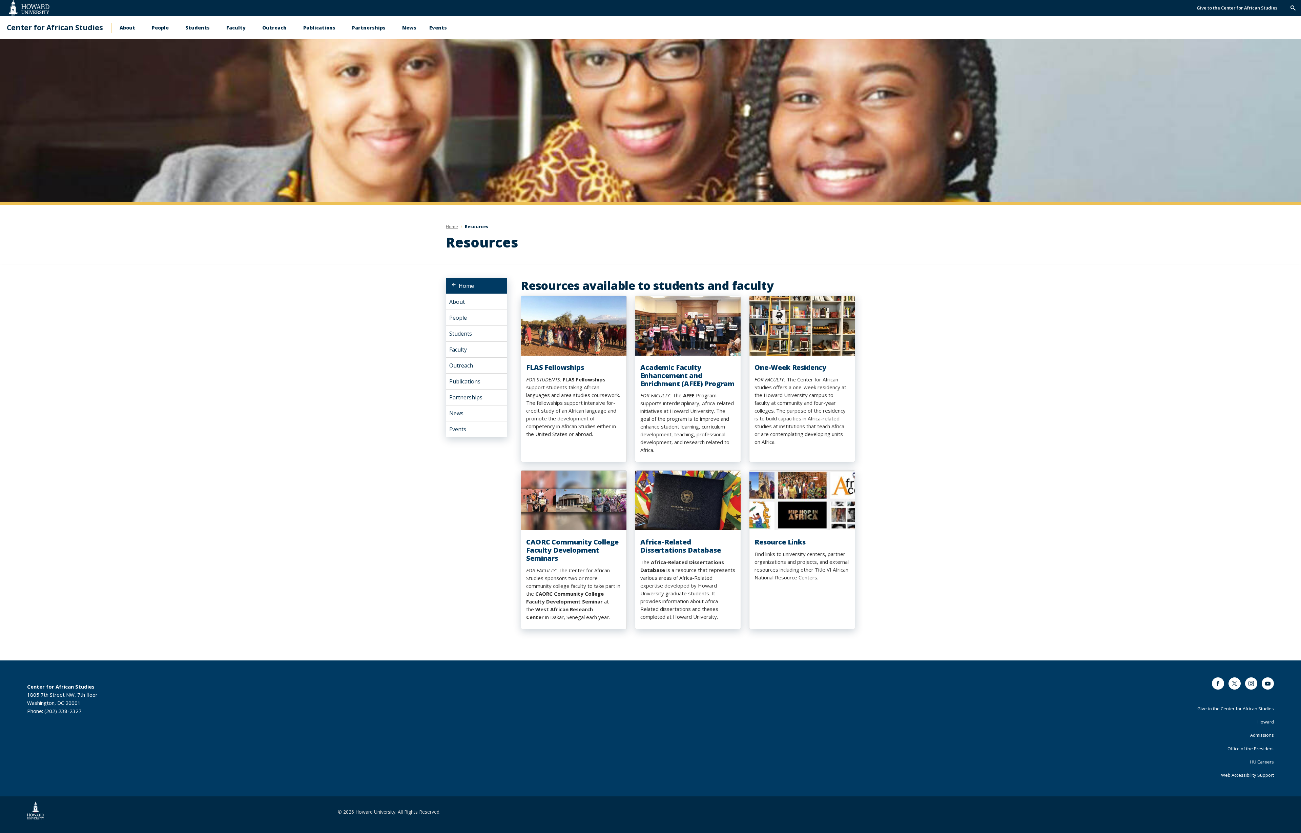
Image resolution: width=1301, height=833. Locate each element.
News (409, 27)
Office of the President (1250, 749)
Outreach (274, 27)
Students (197, 27)
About (127, 27)
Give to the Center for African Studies (1237, 8)
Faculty (236, 27)
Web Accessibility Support (1247, 775)
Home (466, 286)
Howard (1266, 722)
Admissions (1262, 735)
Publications (319, 27)
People (160, 27)
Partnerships (369, 27)
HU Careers (1262, 762)
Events (438, 27)
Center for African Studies (55, 27)
